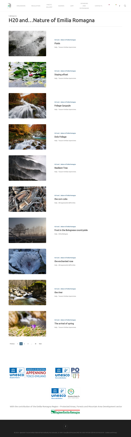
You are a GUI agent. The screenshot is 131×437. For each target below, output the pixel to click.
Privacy (115, 432)
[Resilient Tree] (27, 168)
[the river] (27, 292)
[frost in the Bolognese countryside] (27, 230)
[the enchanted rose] (27, 261)
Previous (12, 343)
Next (40, 343)
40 (35, 343)
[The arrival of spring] (27, 323)
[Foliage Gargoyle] (27, 105)
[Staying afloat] (27, 74)
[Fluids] (27, 43)
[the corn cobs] (27, 199)
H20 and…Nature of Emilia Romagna (65, 40)
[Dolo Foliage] (27, 137)
